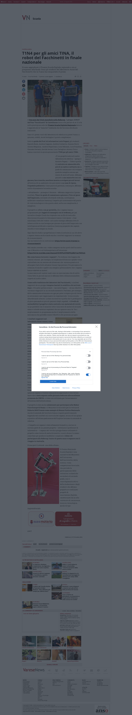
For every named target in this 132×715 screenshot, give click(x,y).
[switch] (88, 355)
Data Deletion (56, 388)
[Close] (97, 327)
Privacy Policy (76, 388)
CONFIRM (53, 381)
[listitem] (66, 352)
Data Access (66, 388)
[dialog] (66, 357)
